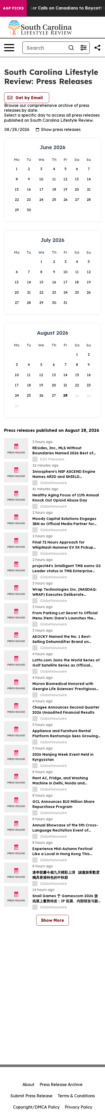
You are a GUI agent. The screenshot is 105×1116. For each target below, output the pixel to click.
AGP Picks (13, 8)
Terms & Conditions (76, 1095)
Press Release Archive (61, 1084)
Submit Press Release (31, 1095)
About (28, 1084)
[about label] (34, 459)
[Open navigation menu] (9, 48)
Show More (52, 920)
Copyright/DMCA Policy (36, 1107)
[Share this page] (97, 48)
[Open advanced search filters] (83, 48)
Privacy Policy (78, 1107)
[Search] (71, 48)
